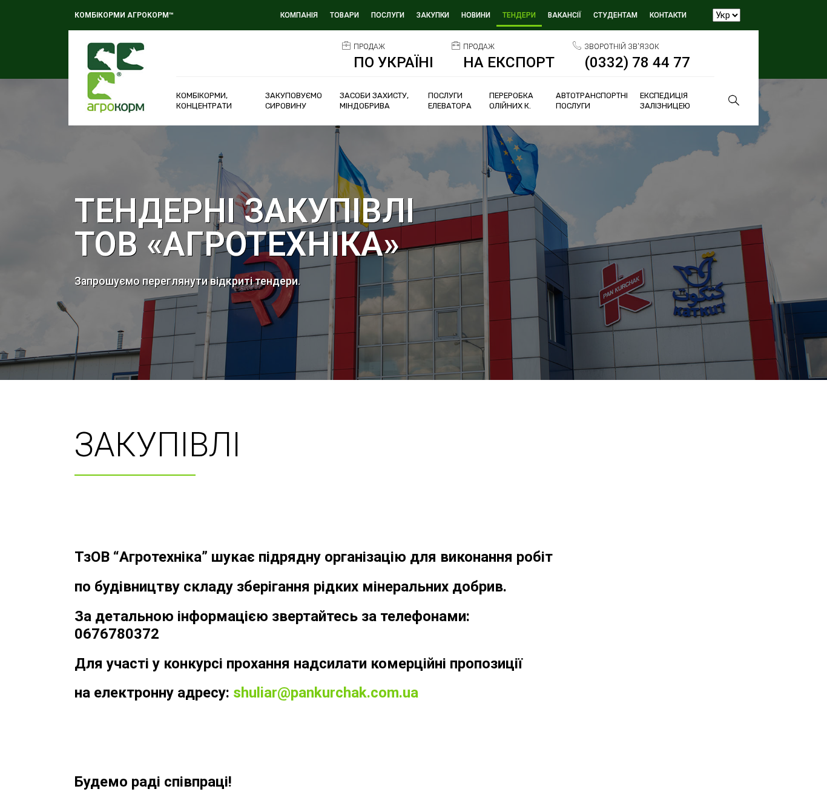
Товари (344, 15)
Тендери (519, 15)
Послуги (387, 15)
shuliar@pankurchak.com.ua (325, 692)
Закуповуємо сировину (293, 100)
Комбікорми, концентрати (204, 100)
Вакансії (564, 15)
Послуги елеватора (450, 100)
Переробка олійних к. (511, 100)
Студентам (615, 15)
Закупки (433, 15)
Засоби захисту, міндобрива (374, 100)
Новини (475, 15)
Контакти (668, 15)
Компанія (299, 15)
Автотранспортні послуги (592, 100)
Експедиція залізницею (665, 100)
